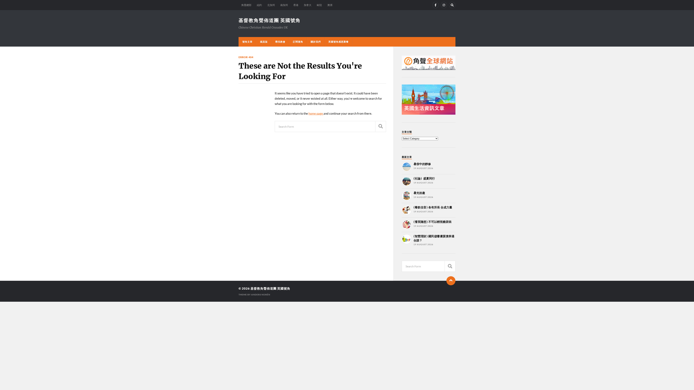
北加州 (271, 4)
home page (316, 113)
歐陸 (319, 4)
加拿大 (307, 4)
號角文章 (247, 41)
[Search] (452, 5)
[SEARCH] (380, 126)
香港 (295, 4)
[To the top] (450, 280)
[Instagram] (444, 5)
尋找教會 (280, 41)
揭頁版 (264, 41)
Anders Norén (260, 294)
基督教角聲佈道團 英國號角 (270, 20)
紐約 (259, 4)
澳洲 (329, 4)
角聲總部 (246, 4)
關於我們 (316, 41)
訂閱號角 (298, 41)
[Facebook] (435, 5)
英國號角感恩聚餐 (338, 41)
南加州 (284, 4)
